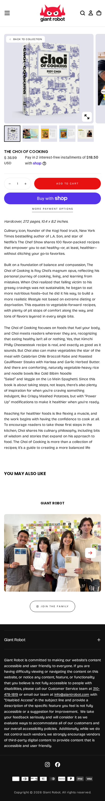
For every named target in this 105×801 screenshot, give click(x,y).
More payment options (52, 208)
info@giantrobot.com (71, 694)
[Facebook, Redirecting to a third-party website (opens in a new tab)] (58, 764)
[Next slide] (90, 553)
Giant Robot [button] (14, 639)
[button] (7, 13)
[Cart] (99, 13)
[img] (15, 779)
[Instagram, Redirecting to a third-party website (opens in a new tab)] (47, 764)
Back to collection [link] (27, 39)
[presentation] (87, 117)
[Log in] (91, 13)
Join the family (55, 606)
